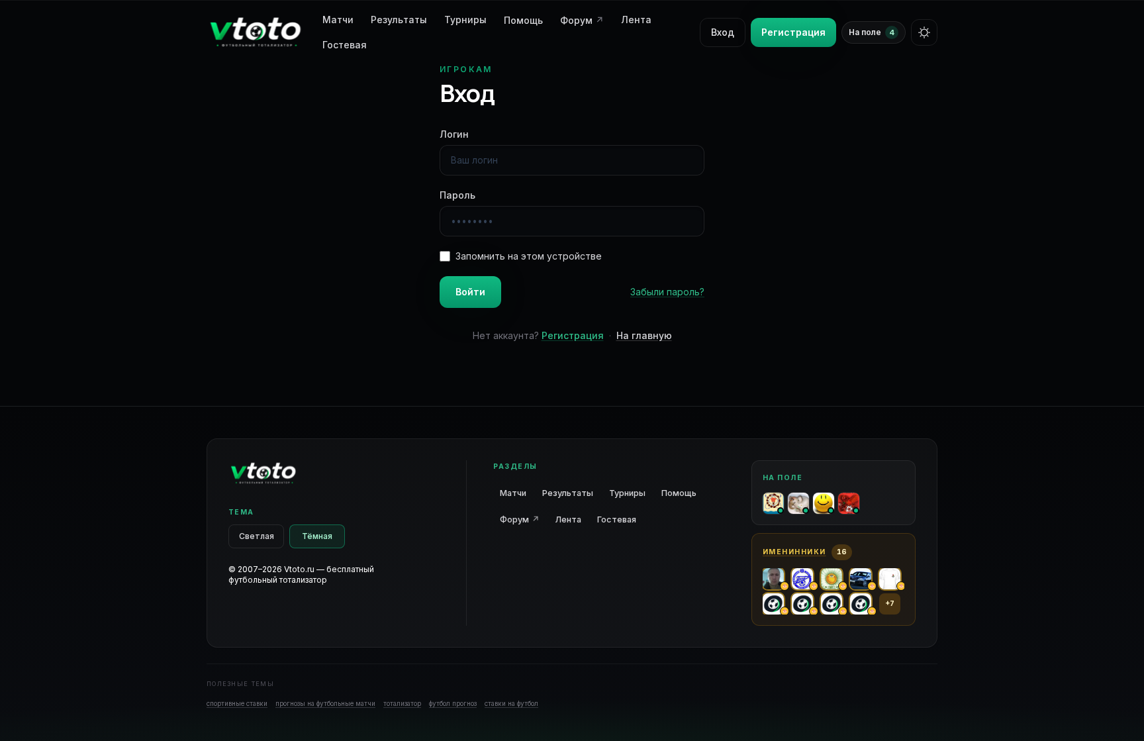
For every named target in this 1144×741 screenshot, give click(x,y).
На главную (644, 335)
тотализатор (402, 703)
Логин (454, 134)
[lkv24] (773, 503)
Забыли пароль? (667, 291)
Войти (470, 291)
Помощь (523, 20)
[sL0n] (798, 503)
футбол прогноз (453, 703)
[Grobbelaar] (848, 503)
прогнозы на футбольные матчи (325, 703)
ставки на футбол (511, 703)
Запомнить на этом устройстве (528, 256)
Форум (582, 20)
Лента (636, 19)
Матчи (513, 493)
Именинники (794, 552)
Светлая (256, 536)
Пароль (457, 195)
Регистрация (793, 32)
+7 (889, 603)
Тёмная (317, 536)
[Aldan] (823, 503)
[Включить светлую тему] (924, 32)
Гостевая (344, 44)
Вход (722, 32)
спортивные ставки (237, 703)
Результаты (399, 19)
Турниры (465, 19)
